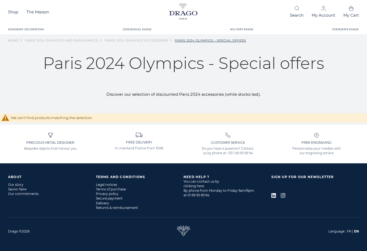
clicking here (194, 186)
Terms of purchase (111, 189)
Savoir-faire (17, 189)
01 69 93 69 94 (198, 195)
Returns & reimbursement (117, 208)
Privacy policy (107, 194)
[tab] (52, 176)
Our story (15, 185)
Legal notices (106, 185)
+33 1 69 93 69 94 (240, 153)
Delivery (102, 203)
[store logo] (183, 12)
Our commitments (23, 194)
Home (14, 40)
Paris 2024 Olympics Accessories (137, 40)
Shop (13, 11)
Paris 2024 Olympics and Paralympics (62, 40)
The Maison (37, 11)
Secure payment (109, 198)
